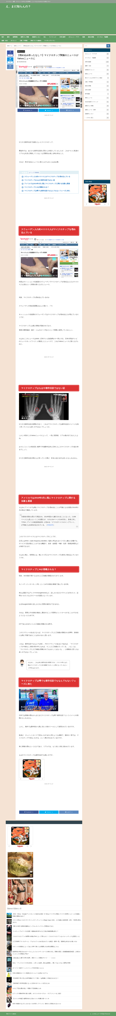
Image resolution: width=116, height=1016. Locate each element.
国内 (8, 37)
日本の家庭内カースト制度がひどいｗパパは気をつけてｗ (30, 973)
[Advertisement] (58, 22)
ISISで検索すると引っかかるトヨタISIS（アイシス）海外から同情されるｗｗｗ (37, 1003)
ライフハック (52, 37)
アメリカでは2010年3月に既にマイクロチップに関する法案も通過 (46, 183)
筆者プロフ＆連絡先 (36, 40)
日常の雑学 (62, 37)
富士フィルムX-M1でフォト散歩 (96, 77)
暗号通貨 (96, 93)
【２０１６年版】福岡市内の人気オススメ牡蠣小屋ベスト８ (31, 998)
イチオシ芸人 (97, 117)
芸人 (45, 37)
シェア (10, 54)
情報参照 (50, 525)
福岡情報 (15, 37)
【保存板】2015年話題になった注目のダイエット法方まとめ (31, 983)
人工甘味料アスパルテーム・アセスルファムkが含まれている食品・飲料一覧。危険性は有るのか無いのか (45, 941)
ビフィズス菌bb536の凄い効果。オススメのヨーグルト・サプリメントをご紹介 (37, 993)
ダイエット (14, 40)
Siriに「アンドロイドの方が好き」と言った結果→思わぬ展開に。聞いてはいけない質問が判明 (41, 963)
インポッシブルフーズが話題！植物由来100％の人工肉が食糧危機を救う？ (35, 931)
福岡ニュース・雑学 (96, 109)
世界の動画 (96, 61)
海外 (3, 37)
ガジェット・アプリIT (96, 53)
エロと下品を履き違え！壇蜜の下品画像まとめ (27, 988)
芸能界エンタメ (36, 37)
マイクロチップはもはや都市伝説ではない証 (38, 180)
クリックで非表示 (34, 172)
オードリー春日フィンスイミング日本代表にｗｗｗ (28, 968)
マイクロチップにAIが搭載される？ (35, 187)
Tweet (10, 61)
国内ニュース (21, 51)
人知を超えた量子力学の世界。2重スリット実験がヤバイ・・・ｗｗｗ (34, 957)
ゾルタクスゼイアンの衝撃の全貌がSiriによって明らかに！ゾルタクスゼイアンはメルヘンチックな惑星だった (46, 936)
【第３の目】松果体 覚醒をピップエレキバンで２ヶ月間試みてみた (33, 926)
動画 (84, 37)
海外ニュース (96, 97)
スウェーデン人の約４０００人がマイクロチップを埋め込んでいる (46, 176)
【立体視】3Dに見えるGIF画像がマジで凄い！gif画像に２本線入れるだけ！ (36, 978)
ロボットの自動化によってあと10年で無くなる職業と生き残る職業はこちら (36, 946)
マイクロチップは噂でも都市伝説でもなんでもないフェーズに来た (46, 190)
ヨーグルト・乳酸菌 (102, 37)
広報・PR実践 (23, 40)
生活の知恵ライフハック (96, 101)
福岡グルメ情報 (25, 37)
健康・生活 (5, 40)
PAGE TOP (112, 984)
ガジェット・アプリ (74, 37)
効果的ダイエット (96, 69)
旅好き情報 (91, 37)
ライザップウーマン (49, 40)
